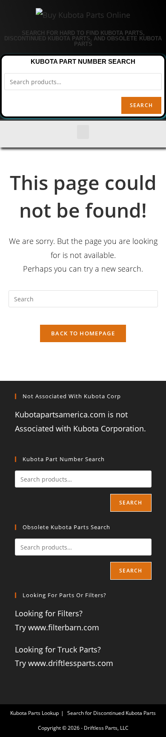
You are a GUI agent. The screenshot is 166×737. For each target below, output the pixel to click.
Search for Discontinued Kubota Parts (111, 713)
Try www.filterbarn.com (57, 627)
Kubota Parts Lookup (34, 713)
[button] (83, 132)
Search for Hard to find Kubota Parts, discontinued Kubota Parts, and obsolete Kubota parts (83, 38)
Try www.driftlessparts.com (64, 663)
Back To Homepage (83, 333)
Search (141, 105)
